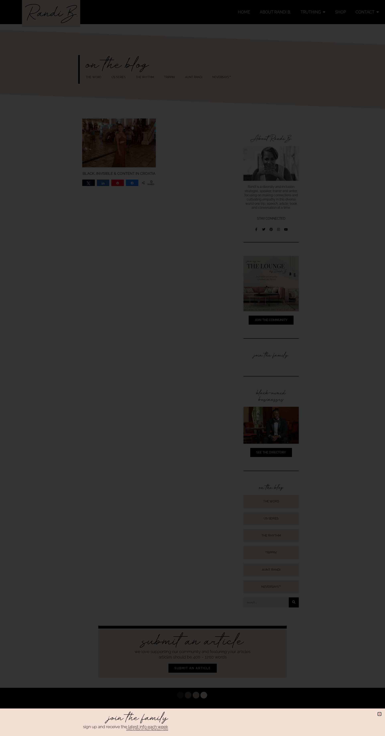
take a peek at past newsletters (147, 729)
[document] (192, 368)
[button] (379, 714)
